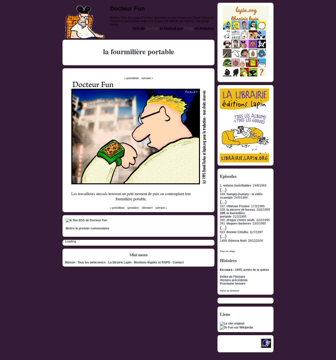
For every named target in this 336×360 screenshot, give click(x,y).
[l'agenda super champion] (261, 66)
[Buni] (261, 38)
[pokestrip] (227, 47)
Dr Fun (152, 28)
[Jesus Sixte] (235, 47)
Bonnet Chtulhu (237, 232)
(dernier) (147, 208)
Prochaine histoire (232, 283)
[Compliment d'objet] (235, 66)
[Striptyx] (244, 56)
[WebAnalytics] (230, 344)
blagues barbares (239, 223)
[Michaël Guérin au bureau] (235, 75)
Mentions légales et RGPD (152, 262)
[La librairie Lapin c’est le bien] (244, 161)
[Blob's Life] (253, 75)
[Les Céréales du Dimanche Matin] (244, 28)
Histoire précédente (234, 280)
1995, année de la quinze (252, 270)
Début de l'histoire (232, 276)
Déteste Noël (237, 240)
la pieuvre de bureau (241, 209)
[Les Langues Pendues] (227, 66)
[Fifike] (227, 38)
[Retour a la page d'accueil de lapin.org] (246, 15)
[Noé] (227, 56)
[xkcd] (235, 38)
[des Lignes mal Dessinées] (244, 38)
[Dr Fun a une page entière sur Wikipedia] (236, 327)
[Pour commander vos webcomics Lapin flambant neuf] (246, 20)
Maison (70, 262)
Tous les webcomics (91, 262)
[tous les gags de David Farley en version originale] (232, 323)
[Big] (253, 38)
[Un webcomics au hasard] (261, 75)
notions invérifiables (237, 185)
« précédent (131, 78)
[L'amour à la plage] (253, 56)
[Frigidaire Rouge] (253, 66)
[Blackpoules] (227, 75)
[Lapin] (227, 28)
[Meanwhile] (261, 56)
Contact (178, 262)
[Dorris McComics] (253, 47)
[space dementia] (261, 47)
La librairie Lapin (119, 262)
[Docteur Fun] (244, 47)
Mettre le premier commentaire (87, 228)
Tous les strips (227, 251)
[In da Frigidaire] (244, 66)
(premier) (133, 208)
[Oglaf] (235, 28)
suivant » (147, 78)
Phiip (189, 28)
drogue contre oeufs (241, 220)
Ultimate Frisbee (238, 206)
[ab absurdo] (261, 28)
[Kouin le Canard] (244, 75)
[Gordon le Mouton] (235, 56)
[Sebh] (253, 28)
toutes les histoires (229, 290)
